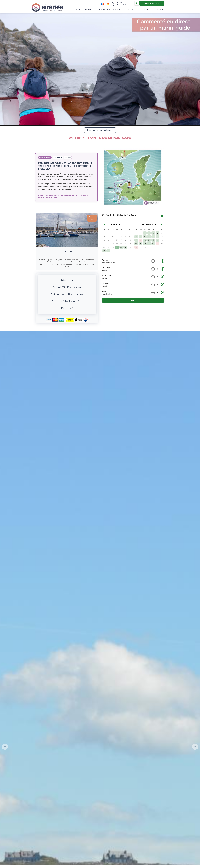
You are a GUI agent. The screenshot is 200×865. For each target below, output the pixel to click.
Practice (145, 10)
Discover (131, 10)
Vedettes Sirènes (84, 10)
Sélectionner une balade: (99, 130)
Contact (159, 10)
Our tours (103, 10)
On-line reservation (151, 3)
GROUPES (117, 10)
